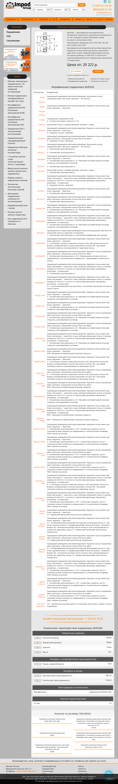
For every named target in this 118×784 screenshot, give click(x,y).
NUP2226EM (40, 221)
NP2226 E (41, 167)
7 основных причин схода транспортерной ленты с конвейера (16, 161)
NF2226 (42, 125)
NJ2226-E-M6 (40, 296)
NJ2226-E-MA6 (39, 362)
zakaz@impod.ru (104, 12)
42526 (52, 752)
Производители (27, 19)
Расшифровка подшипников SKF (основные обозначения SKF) (16, 121)
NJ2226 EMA (40, 243)
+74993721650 (21, 771)
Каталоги (78, 19)
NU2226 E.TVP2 (39, 467)
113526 (93, 728)
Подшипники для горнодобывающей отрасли (16, 140)
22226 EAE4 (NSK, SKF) (93, 747)
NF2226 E (41, 171)
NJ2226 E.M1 (40, 306)
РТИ (53, 19)
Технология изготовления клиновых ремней (16, 187)
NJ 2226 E (41, 191)
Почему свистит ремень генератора (17, 213)
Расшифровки (65, 19)
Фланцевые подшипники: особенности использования (15, 198)
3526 (93, 740)
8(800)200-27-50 (102, 9)
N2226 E (42, 147)
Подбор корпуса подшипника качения (18, 179)
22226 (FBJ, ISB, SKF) (52, 721)
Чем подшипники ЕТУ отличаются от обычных (17, 221)
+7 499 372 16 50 (101, 5)
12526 (52, 735)
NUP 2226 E (40, 269)
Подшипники (11, 19)
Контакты (108, 19)
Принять (110, 779)
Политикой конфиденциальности (49, 781)
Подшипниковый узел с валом (18, 206)
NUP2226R (41, 181)
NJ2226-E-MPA (39, 351)
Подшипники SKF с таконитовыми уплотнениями (16, 131)
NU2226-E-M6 (39, 327)
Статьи (98, 19)
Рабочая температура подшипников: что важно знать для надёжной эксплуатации (18, 86)
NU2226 (42, 112)
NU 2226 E (41, 199)
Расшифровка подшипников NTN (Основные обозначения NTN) (16, 109)
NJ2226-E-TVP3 (39, 442)
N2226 (42, 98)
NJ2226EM (41, 160)
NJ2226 (42, 107)
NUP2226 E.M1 (39, 397)
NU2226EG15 (40, 256)
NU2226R (41, 139)
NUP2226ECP (40, 283)
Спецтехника (43, 19)
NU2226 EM (40, 209)
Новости (89, 19)
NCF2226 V (41, 233)
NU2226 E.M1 (40, 316)
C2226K (42, 120)
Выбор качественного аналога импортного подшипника (18, 171)
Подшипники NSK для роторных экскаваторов (17, 150)
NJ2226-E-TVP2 (39, 429)
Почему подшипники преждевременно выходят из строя (17, 98)
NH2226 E (41, 153)
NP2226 (42, 115)
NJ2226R (42, 131)
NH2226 (42, 102)
